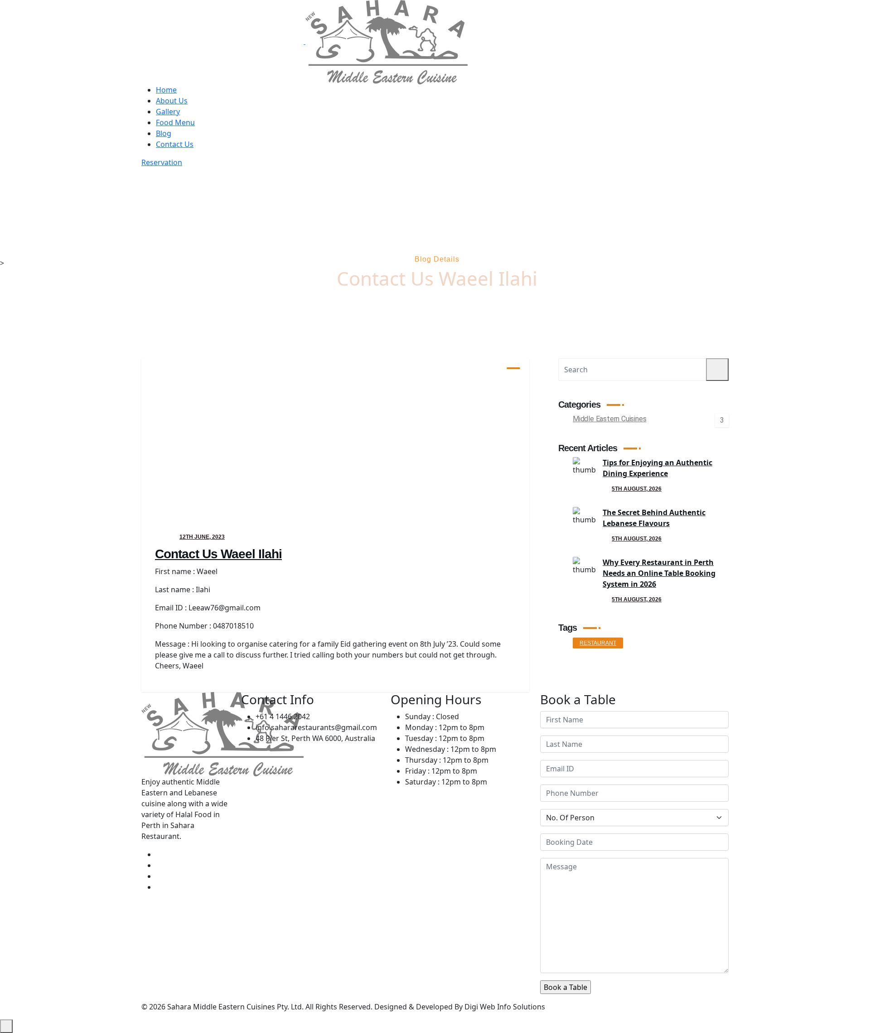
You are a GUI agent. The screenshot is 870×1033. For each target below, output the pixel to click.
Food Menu (175, 122)
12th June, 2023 (202, 537)
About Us (172, 101)
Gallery (168, 112)
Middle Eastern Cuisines (609, 419)
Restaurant (598, 643)
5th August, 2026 (637, 489)
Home (166, 90)
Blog (163, 133)
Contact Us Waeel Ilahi (218, 554)
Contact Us (174, 144)
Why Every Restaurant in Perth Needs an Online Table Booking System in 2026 (659, 573)
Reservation (161, 162)
